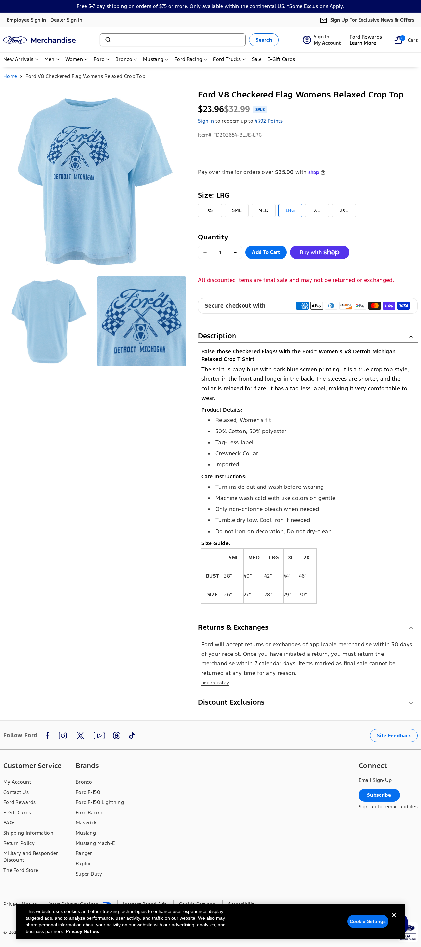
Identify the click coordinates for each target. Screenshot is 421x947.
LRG (290, 210)
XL (317, 210)
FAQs (9, 823)
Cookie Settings (368, 921)
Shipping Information (28, 833)
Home (10, 76)
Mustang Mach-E (95, 843)
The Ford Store (20, 870)
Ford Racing (90, 812)
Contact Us (16, 792)
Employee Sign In (26, 20)
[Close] (394, 920)
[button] (398, 40)
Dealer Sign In (66, 20)
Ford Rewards (19, 802)
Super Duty (89, 874)
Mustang (86, 833)
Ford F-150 (88, 792)
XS (214, 212)
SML (240, 212)
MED (267, 212)
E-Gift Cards (17, 812)
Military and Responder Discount (30, 856)
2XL (348, 212)
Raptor (83, 863)
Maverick (86, 823)
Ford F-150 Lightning (100, 802)
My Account (17, 782)
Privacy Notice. (82, 931)
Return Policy (215, 683)
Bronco (84, 782)
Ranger (84, 853)
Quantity (213, 237)
